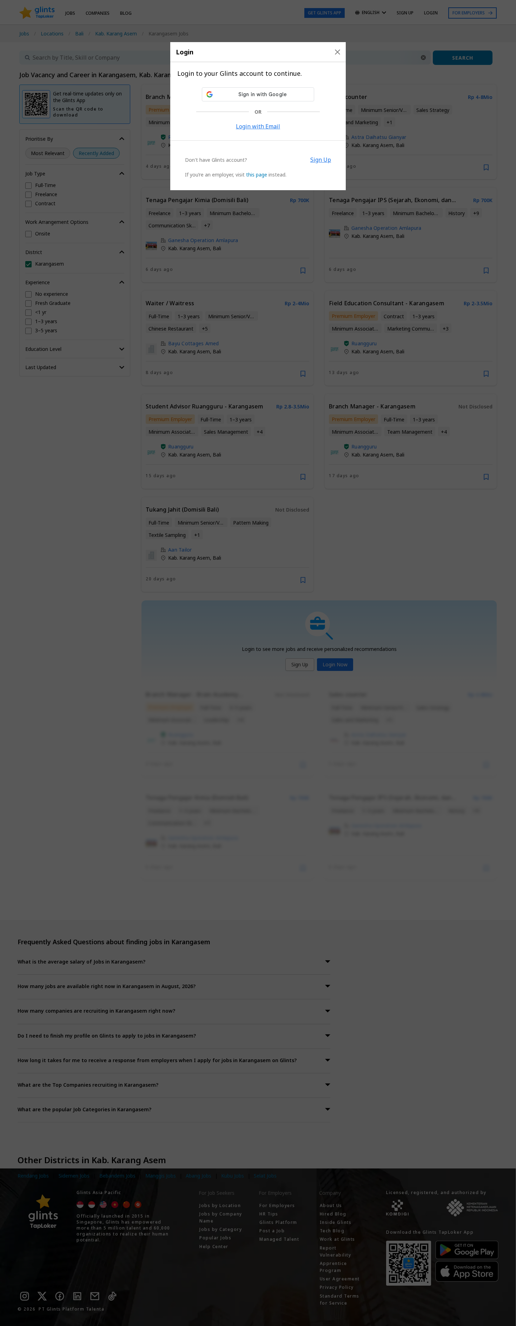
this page (256, 174)
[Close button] (337, 52)
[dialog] (258, 116)
